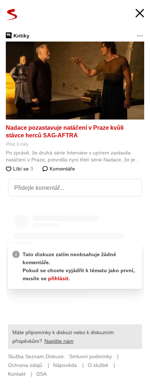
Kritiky (21, 36)
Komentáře (61, 169)
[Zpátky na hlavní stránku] (11, 14)
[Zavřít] (139, 14)
